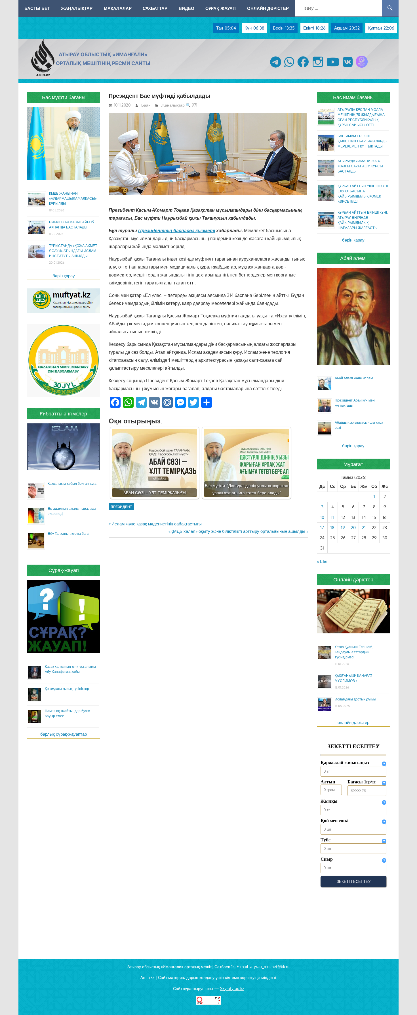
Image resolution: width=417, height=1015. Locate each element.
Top (403, 1001)
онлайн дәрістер (353, 722)
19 (343, 527)
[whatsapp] (289, 67)
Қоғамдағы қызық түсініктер (67, 689)
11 (332, 517)
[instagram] (318, 67)
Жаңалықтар (76, 8)
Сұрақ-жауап (220, 8)
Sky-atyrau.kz (232, 988)
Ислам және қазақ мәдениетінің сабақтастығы (156, 524)
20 (353, 527)
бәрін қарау (63, 275)
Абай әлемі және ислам (354, 378)
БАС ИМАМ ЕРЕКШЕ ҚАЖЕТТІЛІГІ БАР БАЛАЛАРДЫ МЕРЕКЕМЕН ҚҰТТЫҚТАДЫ (362, 141)
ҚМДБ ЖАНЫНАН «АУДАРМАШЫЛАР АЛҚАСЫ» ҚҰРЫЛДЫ (73, 198)
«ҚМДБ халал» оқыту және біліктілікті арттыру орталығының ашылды (237, 531)
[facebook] (303, 67)
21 (364, 527)
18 (332, 527)
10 (322, 517)
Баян (146, 105)
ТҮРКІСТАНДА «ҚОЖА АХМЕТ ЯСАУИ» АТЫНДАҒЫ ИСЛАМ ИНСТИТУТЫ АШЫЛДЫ (73, 251)
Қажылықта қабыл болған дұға (72, 483)
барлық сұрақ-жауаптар (63, 734)
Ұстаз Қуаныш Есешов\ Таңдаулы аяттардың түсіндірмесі (353, 652)
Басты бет (37, 8)
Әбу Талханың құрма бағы (68, 533)
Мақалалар (118, 8)
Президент (121, 507)
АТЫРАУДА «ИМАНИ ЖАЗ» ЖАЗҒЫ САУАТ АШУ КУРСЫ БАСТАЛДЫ (360, 166)
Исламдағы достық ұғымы (355, 699)
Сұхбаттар (155, 8)
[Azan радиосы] (362, 67)
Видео (186, 8)
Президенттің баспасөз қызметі (176, 230)
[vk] (348, 67)
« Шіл (322, 561)
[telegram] (275, 67)
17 (322, 527)
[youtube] (333, 67)
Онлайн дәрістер (268, 8)
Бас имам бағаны (353, 97)
